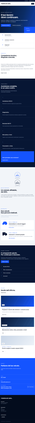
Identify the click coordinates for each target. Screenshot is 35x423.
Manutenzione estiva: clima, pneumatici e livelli (14, 329)
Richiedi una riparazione (16, 25)
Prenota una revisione (6, 25)
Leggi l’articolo (5, 314)
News (1, 408)
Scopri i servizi (5, 72)
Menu (32, 3)
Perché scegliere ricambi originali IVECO (12, 348)
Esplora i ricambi (5, 261)
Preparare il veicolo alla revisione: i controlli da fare (15, 309)
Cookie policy (2, 410)
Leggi (3, 351)
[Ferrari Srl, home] (6, 3)
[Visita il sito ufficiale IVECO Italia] (17, 417)
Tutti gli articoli (4, 292)
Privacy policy (3, 409)
